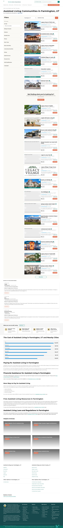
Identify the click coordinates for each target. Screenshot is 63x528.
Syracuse (5, 474)
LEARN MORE (55, 27)
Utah (14, 8)
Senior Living (5, 8)
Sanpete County (35, 476)
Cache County (34, 474)
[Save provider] (39, 22)
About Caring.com (45, 506)
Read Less (21, 325)
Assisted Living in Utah (33, 378)
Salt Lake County (35, 471)
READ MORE (20, 13)
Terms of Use (25, 515)
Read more (6, 306)
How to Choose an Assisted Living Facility (43, 438)
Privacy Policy (25, 516)
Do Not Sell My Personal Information (25, 519)
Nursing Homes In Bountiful (37, 485)
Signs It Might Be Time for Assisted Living (14, 424)
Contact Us (44, 516)
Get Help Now (41, 99)
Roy (4, 476)
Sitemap (24, 514)
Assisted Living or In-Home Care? (12, 438)
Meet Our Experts (45, 508)
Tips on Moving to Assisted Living (41, 452)
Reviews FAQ (44, 514)
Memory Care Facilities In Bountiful (38, 487)
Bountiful (5, 471)
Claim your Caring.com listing (9, 496)
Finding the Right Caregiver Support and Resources (45, 424)
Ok (56, 526)
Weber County (34, 469)
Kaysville (5, 467)
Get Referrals (35, 511)
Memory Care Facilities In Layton (38, 489)
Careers (43, 515)
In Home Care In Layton (36, 491)
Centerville (5, 469)
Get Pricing (55, 40)
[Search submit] (56, 18)
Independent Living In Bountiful (38, 483)
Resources (25, 511)
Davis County (34, 467)
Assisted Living (10, 8)
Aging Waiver (16, 377)
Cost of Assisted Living (10, 452)
